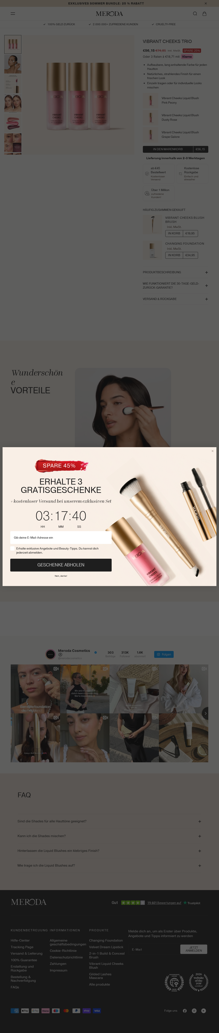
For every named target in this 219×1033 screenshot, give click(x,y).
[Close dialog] (212, 451)
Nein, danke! (61, 575)
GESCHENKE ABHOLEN (60, 565)
